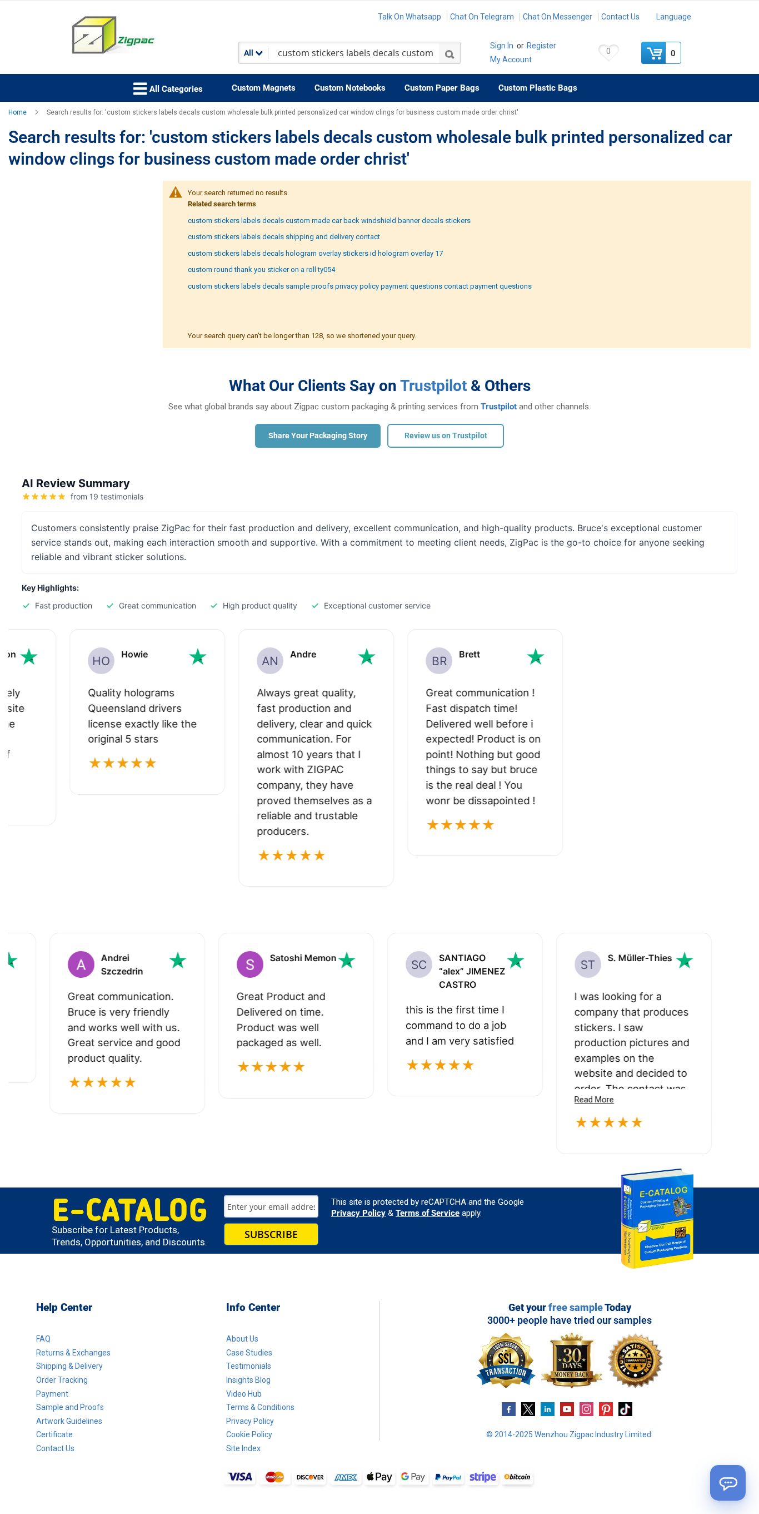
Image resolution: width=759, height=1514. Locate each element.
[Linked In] (548, 1408)
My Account (511, 59)
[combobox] (349, 53)
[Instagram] (586, 1408)
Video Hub (244, 1393)
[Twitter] (528, 1408)
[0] (654, 53)
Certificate (54, 1434)
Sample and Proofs (70, 1407)
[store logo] (148, 35)
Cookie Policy (249, 1434)
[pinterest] (606, 1408)
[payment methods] (379, 1478)
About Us (242, 1338)
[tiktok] (625, 1408)
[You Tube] (567, 1408)
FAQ (43, 1338)
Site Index (243, 1448)
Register (541, 45)
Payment (52, 1393)
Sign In (501, 45)
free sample (575, 1307)
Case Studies (249, 1352)
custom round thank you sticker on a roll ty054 (261, 269)
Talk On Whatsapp (409, 16)
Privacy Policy (358, 1213)
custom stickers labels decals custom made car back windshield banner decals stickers (329, 220)
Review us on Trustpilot (446, 435)
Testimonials (248, 1366)
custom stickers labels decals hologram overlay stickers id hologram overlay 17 (315, 253)
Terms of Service (428, 1213)
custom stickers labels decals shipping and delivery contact (284, 236)
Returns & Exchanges (73, 1352)
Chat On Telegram (482, 16)
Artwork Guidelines (69, 1421)
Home (18, 112)
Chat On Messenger (557, 16)
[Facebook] (509, 1408)
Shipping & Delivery (69, 1366)
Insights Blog (248, 1380)
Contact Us (620, 16)
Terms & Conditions (260, 1407)
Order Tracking (62, 1380)
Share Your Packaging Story (317, 435)
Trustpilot (433, 386)
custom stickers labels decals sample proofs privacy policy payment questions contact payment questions (360, 286)
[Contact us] (728, 1483)
